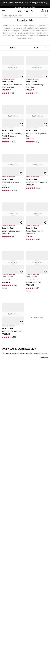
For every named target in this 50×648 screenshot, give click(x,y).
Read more (44, 357)
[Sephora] (25, 11)
